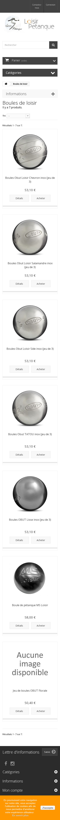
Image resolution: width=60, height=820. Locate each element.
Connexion (50, 4)
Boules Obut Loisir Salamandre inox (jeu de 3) (30, 265)
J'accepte (47, 807)
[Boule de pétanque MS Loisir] (30, 579)
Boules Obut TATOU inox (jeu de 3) (30, 434)
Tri (4, 115)
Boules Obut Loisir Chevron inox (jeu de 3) (30, 179)
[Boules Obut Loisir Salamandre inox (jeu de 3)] (30, 237)
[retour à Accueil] (6, 84)
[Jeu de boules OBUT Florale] (30, 664)
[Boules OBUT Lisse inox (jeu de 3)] (30, 493)
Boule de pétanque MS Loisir (30, 605)
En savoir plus (20, 815)
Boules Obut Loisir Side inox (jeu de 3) (30, 349)
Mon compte (12, 790)
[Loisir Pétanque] (30, 24)
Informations (16, 93)
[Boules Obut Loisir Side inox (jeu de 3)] (30, 322)
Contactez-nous (37, 6)
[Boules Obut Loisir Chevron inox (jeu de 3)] (30, 151)
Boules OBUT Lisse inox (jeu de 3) (30, 520)
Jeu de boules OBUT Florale (30, 690)
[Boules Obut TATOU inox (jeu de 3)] (30, 408)
